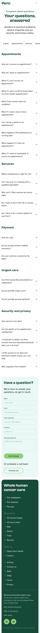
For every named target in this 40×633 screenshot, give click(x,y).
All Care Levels (13, 522)
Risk (8, 526)
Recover (10, 540)
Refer (9, 571)
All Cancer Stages (14, 518)
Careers (10, 555)
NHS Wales (8, 615)
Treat (9, 535)
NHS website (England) (12, 607)
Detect (10, 531)
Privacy (10, 584)
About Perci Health (15, 551)
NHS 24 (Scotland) (11, 611)
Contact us (11, 566)
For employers (13, 497)
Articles (10, 562)
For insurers (12, 502)
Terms (9, 580)
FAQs (9, 575)
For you (10, 506)
